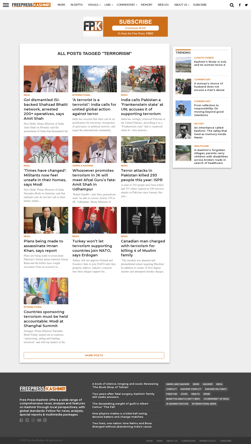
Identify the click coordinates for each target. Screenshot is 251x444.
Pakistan (171, 394)
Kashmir (208, 384)
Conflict (171, 389)
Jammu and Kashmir (177, 384)
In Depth (77, 5)
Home (149, 441)
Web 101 (163, 5)
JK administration (177, 404)
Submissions (188, 441)
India (219, 384)
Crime (206, 394)
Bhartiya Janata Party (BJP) (183, 399)
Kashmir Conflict (191, 389)
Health (195, 394)
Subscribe (200, 5)
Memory (146, 5)
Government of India (216, 399)
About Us (180, 5)
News (61, 5)
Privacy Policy (207, 441)
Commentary (126, 5)
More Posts (94, 355)
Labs (108, 5)
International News (204, 404)
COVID (184, 394)
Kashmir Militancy (216, 389)
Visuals (93, 5)
